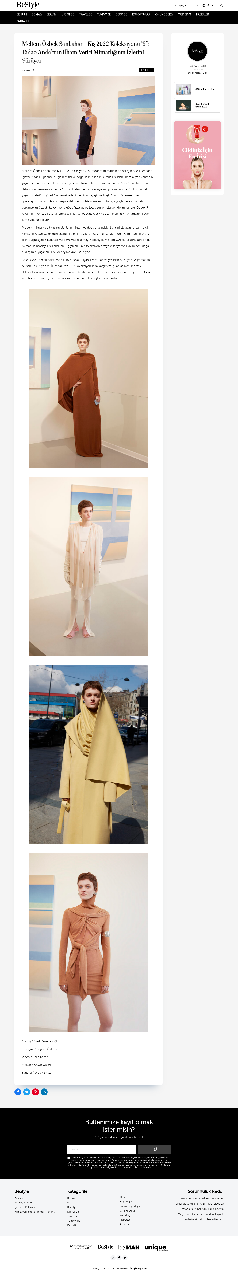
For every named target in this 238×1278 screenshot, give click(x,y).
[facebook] (208, 5)
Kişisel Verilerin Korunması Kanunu (34, 1211)
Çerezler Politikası (24, 1207)
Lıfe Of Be (73, 1211)
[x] (212, 5)
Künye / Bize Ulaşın (186, 5)
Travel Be (72, 1216)
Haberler (125, 1219)
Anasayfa (19, 1198)
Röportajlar (126, 1201)
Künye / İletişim (23, 1202)
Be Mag (71, 1202)
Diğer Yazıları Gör (197, 72)
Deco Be (72, 1225)
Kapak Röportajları (130, 1206)
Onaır (123, 1197)
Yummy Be (73, 1220)
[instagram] (204, 5)
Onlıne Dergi (127, 1210)
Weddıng (125, 1215)
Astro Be (125, 1224)
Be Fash (71, 1198)
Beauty (71, 1207)
